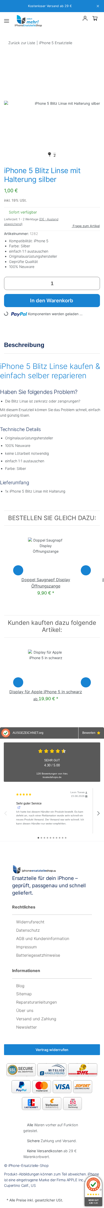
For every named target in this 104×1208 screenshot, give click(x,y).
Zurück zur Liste (21, 43)
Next (86, 570)
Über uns (24, 1010)
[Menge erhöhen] (94, 283)
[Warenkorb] (95, 18)
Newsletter (26, 1027)
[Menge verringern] (9, 283)
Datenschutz (28, 930)
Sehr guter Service (29, 803)
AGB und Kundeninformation (42, 938)
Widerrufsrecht (30, 921)
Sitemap (24, 993)
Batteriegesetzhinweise (38, 955)
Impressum (26, 946)
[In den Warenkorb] (8, 53)
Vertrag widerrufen (52, 1050)
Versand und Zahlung (36, 1018)
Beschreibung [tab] (24, 344)
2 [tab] (55, 154)
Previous (18, 570)
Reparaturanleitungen (36, 1002)
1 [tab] (49, 154)
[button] (76, 19)
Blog (20, 985)
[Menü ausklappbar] (6, 21)
